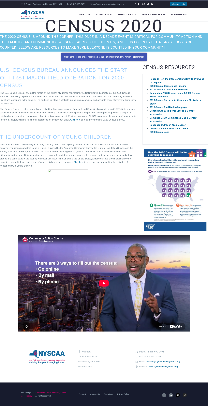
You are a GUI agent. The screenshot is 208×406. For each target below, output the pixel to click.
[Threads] (148, 4)
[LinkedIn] (139, 4)
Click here (75, 120)
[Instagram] (143, 4)
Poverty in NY (104, 14)
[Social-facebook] (164, 395)
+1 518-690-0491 (77, 4)
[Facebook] (135, 4)
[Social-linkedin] (171, 395)
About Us (84, 14)
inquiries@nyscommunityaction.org (162, 361)
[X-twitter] (178, 395)
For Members (179, 14)
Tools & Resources (153, 14)
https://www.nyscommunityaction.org (107, 4)
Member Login (178, 4)
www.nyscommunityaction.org (163, 366)
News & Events (127, 14)
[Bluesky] (152, 4)
